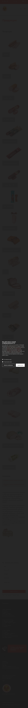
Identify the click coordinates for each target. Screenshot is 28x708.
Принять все (20, 365)
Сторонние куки (8, 362)
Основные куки (7, 359)
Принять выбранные (8, 365)
